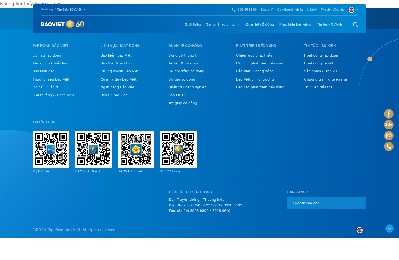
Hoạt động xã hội (318, 63)
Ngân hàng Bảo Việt (117, 87)
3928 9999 (233, 205)
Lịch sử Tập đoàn (47, 55)
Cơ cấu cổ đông (181, 79)
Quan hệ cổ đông (259, 24)
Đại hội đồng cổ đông (186, 71)
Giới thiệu (193, 24)
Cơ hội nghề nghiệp (290, 9)
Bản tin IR (267, 9)
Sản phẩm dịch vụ (220, 24)
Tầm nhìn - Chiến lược (51, 63)
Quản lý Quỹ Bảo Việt (118, 79)
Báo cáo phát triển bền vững (260, 87)
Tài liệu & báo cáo (183, 63)
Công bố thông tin (183, 55)
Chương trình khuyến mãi (325, 79)
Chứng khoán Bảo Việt (119, 71)
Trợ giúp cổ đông (182, 103)
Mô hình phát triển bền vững (260, 63)
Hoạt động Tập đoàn (321, 55)
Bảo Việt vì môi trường (255, 79)
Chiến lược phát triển (254, 55)
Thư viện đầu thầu (332, 9)
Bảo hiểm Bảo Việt (116, 55)
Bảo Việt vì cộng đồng (255, 71)
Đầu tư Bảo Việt (113, 95)
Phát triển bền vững (295, 24)
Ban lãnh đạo (44, 71)
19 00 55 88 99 (246, 9)
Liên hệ (312, 9)
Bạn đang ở (48, 9)
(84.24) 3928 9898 (204, 205)
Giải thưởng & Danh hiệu (53, 95)
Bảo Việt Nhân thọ (116, 63)
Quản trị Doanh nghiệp (187, 87)
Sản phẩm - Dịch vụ (320, 71)
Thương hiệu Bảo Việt (51, 79)
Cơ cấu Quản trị (46, 87)
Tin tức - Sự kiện (330, 24)
